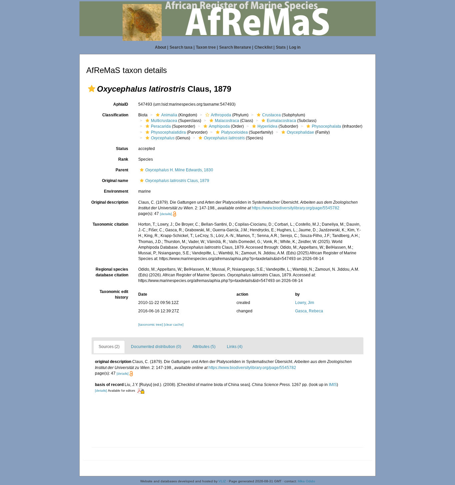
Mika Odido (306, 481)
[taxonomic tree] (151, 324)
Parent (122, 170)
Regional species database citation (112, 272)
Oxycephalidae (300, 132)
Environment (116, 191)
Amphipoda (219, 126)
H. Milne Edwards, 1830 (179, 170)
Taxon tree (206, 47)
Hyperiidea (267, 126)
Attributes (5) (204, 346)
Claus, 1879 (177, 180)
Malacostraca (227, 120)
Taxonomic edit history (114, 294)
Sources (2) (109, 346)
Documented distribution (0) (156, 346)
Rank (123, 159)
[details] (166, 214)
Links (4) (234, 346)
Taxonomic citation (110, 224)
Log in (294, 47)
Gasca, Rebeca (309, 311)
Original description (109, 202)
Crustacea (271, 115)
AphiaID (120, 104)
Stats (281, 47)
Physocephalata (326, 126)
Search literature (235, 47)
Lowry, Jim (304, 302)
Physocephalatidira (168, 132)
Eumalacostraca (281, 120)
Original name (115, 180)
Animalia (169, 115)
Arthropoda (221, 115)
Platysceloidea (234, 132)
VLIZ (222, 481)
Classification (115, 115)
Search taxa (181, 47)
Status (122, 148)
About (160, 47)
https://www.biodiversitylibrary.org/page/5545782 (295, 208)
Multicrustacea (164, 120)
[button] (91, 89)
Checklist (263, 47)
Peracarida (161, 126)
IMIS (333, 384)
